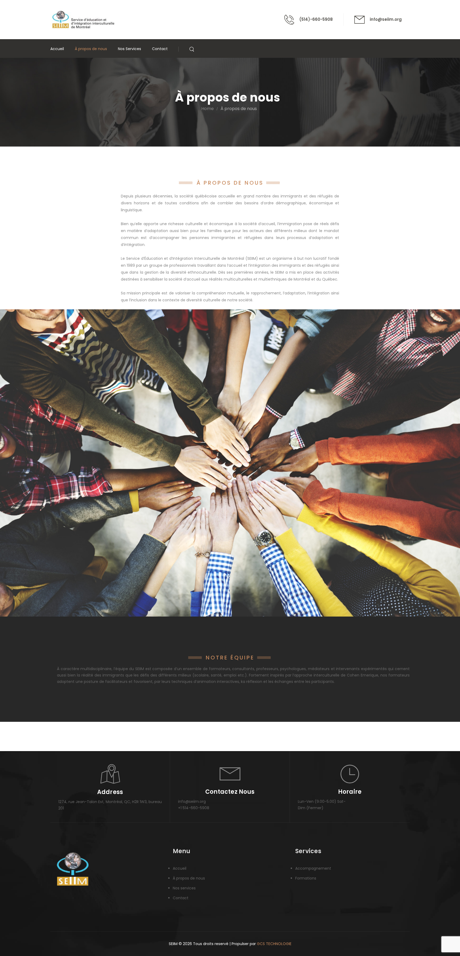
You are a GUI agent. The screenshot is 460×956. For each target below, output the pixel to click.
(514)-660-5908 (316, 19)
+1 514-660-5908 (193, 808)
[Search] (192, 49)
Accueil (57, 48)
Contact (160, 48)
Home (207, 109)
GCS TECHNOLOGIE (274, 943)
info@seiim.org (386, 19)
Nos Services (129, 48)
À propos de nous (91, 48)
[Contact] (291, 20)
